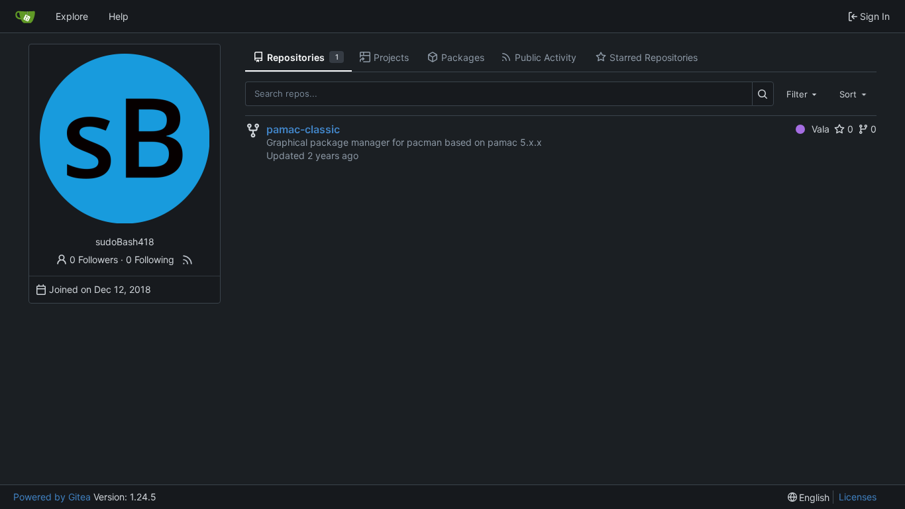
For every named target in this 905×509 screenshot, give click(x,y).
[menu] (809, 497)
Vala (820, 129)
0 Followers (94, 259)
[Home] (25, 16)
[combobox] (802, 93)
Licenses (858, 496)
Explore (72, 16)
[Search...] (763, 94)
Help (119, 16)
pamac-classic (303, 129)
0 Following (150, 259)
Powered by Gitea (52, 496)
